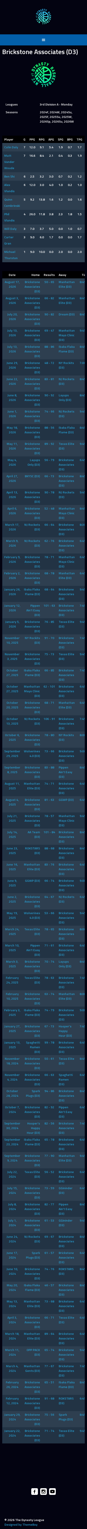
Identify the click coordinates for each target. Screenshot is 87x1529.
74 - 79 (49, 1010)
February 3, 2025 (12, 1012)
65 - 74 (49, 1349)
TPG (79, 139)
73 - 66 (49, 751)
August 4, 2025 (12, 802)
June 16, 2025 (12, 866)
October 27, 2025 (12, 672)
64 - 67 (49, 896)
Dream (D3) (67, 314)
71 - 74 (49, 1430)
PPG (32, 139)
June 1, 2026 (12, 413)
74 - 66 (49, 411)
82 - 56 (49, 1123)
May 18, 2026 (12, 429)
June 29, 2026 (12, 365)
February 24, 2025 (12, 980)
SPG (60, 139)
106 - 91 (49, 718)
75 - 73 (49, 654)
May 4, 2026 (12, 462)
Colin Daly (11, 147)
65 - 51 (49, 1382)
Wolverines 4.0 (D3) (32, 753)
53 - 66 (49, 913)
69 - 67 (49, 1236)
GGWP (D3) (66, 799)
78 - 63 (49, 977)
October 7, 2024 (12, 1109)
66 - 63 (49, 1074)
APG (51, 139)
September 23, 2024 (12, 1141)
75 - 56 (49, 1414)
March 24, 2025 (12, 931)
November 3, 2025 (12, 656)
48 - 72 (49, 362)
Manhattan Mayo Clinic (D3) (67, 335)
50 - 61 (49, 1058)
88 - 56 (49, 427)
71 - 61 (49, 945)
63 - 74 (49, 993)
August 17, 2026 (12, 284)
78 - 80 (49, 735)
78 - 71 (49, 557)
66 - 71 (49, 1317)
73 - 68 (49, 1301)
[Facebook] (34, 1491)
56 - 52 (49, 1171)
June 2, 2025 (12, 899)
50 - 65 (49, 282)
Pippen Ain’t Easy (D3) (33, 610)
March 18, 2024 (12, 1336)
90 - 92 (49, 395)
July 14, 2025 (12, 834)
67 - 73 (49, 1026)
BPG (70, 139)
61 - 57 (49, 1252)
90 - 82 (49, 314)
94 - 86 (49, 1091)
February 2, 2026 (12, 575)
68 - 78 (49, 573)
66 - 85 (49, 670)
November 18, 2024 (12, 1061)
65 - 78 (49, 1139)
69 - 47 (49, 330)
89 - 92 (49, 443)
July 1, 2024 (12, 1222)
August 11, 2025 (12, 785)
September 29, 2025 (12, 753)
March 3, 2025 (12, 963)
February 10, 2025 (12, 996)
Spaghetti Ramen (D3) (33, 1047)
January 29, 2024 (12, 1416)
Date (12, 274)
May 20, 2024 (12, 1287)
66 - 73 (49, 476)
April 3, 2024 (12, 1319)
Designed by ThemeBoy (20, 1524)
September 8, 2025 (12, 769)
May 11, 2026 (12, 446)
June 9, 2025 (12, 883)
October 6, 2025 (12, 737)
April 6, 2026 (12, 510)
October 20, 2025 (12, 705)
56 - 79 (49, 460)
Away (62, 274)
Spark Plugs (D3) (33, 1093)
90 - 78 (49, 492)
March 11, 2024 (12, 1352)
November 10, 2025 (12, 640)
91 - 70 (49, 637)
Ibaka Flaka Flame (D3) (67, 349)
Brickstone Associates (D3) (32, 286)
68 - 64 (49, 589)
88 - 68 (49, 848)
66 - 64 (49, 524)
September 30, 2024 (12, 1125)
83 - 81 (49, 379)
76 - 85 (49, 621)
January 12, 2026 (12, 607)
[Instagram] (43, 1491)
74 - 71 (49, 783)
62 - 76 (49, 540)
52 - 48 (49, 508)
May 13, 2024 (12, 1303)
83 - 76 (49, 864)
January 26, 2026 (12, 591)
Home (35, 274)
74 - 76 (49, 1269)
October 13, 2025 (12, 721)
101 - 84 (49, 832)
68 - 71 (49, 702)
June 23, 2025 (12, 850)
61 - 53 (49, 1220)
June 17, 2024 (12, 1255)
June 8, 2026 (12, 397)
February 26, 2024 (12, 1384)
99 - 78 (49, 1042)
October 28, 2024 (12, 1093)
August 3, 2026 (12, 300)
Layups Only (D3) (65, 397)
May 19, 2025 (12, 915)
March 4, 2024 (12, 1368)
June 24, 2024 (12, 1239)
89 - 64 (49, 1333)
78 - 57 (49, 815)
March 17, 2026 (12, 527)
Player (8, 139)
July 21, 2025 (12, 818)
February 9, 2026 (12, 559)
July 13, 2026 (12, 332)
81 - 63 (49, 799)
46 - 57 (49, 1285)
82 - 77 (49, 1204)
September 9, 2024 (12, 1158)
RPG (42, 139)
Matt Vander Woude (9, 161)
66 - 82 (49, 298)
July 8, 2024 (12, 1206)
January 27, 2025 (12, 1028)
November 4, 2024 (12, 1077)
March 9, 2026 (12, 543)
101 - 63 (49, 605)
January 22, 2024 (12, 1433)
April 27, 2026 (12, 478)
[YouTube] (52, 1491)
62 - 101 (49, 686)
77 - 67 (49, 1366)
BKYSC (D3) (32, 476)
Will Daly (10, 228)
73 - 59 (49, 1188)
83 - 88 (49, 767)
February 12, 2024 (12, 1400)
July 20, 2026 (12, 316)
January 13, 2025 (12, 1044)
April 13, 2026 (12, 494)
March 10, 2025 (12, 947)
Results (49, 274)
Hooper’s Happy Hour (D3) (65, 1031)
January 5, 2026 (12, 624)
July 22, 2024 (12, 1174)
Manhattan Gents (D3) (32, 1368)
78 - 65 (49, 929)
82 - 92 (49, 1107)
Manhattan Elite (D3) (67, 284)
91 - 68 (49, 1398)
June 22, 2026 (12, 381)
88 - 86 (49, 346)
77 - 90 (49, 1155)
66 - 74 (49, 880)
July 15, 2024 (12, 1190)
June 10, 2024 (12, 1271)
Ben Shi (9, 176)
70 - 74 (49, 961)
